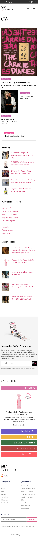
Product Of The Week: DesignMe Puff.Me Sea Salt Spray (23, 261)
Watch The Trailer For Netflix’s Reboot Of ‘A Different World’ (22, 298)
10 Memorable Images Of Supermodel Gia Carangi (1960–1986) (22, 155)
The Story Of (6, 208)
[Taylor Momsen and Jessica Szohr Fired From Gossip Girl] (9, 101)
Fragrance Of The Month (10, 211)
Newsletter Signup (7, 2)
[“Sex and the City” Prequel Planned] (19, 52)
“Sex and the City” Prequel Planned (15, 82)
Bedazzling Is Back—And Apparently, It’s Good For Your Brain (24, 285)
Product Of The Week (9, 214)
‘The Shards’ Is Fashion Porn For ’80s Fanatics (22, 273)
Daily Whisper (6, 79)
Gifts (3, 224)
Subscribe (32, 519)
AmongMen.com (7, 230)
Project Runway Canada (10, 217)
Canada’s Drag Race (9, 221)
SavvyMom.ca (6, 233)
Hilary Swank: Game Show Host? (14, 136)
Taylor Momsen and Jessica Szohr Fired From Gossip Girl (9, 121)
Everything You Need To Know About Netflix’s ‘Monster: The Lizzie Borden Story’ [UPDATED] (23, 250)
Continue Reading (19, 425)
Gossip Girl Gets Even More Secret (27, 97)
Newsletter (5, 227)
